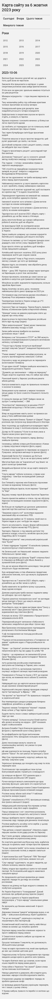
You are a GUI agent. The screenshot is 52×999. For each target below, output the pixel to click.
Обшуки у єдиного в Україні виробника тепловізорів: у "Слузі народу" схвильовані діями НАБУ (25, 900)
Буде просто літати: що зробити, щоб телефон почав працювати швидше (23, 247)
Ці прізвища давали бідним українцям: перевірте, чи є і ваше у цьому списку (25, 986)
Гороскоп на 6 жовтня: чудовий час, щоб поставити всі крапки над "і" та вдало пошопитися (26, 190)
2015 (5, 47)
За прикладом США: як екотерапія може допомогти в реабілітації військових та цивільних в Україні (25, 228)
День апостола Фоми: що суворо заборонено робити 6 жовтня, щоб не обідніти (23, 221)
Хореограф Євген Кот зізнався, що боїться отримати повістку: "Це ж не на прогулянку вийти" (25, 457)
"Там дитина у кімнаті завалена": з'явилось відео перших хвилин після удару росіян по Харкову (25, 831)
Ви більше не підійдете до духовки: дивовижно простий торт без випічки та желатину (24, 508)
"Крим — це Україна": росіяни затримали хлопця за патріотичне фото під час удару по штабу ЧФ (25, 649)
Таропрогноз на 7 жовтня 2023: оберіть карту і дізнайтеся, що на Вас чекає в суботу (23, 581)
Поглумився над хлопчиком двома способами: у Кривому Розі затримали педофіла (25, 296)
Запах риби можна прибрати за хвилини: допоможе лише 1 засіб (21, 332)
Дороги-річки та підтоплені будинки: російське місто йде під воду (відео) (24, 320)
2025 (21, 65)
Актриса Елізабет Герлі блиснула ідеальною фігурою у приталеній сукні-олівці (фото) (22, 729)
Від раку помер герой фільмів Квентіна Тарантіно (25, 495)
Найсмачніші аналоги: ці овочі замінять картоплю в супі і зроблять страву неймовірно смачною (25, 184)
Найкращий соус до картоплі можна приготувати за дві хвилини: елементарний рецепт (25, 684)
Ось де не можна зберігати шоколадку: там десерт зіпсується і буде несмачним (26, 567)
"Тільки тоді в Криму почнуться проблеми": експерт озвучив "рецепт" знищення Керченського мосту (26, 348)
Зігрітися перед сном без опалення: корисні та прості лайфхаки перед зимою (23, 931)
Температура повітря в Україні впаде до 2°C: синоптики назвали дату (23, 302)
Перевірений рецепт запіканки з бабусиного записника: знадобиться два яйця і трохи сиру (23, 623)
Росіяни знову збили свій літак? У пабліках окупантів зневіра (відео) (22, 794)
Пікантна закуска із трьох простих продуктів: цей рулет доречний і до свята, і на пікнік (25, 140)
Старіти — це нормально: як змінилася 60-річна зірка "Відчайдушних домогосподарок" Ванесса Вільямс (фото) (24, 656)
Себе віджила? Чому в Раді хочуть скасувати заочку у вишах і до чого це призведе (23, 259)
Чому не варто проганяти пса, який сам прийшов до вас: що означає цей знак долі (25, 949)
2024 (5, 65)
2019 (21, 53)
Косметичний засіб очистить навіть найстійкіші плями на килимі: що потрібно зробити (24, 925)
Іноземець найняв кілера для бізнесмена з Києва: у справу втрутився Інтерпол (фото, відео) (25, 445)
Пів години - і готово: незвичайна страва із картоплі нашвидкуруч (22, 164)
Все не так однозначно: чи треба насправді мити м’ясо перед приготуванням (24, 178)
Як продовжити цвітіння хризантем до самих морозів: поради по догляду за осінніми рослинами (23, 879)
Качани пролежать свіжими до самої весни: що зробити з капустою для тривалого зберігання (24, 278)
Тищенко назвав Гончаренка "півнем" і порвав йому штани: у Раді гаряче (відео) (24, 709)
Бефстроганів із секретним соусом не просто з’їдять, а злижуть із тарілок (23, 115)
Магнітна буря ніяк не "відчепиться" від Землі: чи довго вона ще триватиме (25, 463)
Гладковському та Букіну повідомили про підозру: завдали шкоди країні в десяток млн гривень (26, 955)
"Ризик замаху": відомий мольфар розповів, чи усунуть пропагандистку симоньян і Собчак (24, 355)
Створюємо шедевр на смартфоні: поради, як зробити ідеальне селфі (23, 980)
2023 (37, 59)
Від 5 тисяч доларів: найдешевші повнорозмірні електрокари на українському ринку (24, 837)
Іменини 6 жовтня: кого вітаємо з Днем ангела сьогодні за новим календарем (24, 203)
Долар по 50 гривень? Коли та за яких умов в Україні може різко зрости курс (23, 433)
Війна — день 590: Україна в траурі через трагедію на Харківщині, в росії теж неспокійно (25, 272)
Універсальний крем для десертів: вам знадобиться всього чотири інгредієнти (20, 109)
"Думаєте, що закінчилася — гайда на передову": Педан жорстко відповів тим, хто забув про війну (25, 373)
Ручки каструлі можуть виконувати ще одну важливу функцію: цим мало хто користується (24, 782)
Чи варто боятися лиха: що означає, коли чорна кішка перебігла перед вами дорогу (24, 962)
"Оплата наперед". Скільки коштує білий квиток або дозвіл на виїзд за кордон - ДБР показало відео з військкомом (24, 722)
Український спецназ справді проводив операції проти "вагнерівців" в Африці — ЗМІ (25, 690)
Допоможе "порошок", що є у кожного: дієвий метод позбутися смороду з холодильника (23, 158)
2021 (5, 59)
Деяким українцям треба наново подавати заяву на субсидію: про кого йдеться (25, 594)
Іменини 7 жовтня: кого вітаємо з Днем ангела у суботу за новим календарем (25, 209)
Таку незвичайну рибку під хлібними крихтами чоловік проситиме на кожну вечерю (24, 103)
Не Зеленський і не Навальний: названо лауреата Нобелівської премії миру (25, 552)
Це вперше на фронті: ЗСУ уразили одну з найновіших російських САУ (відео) (21, 776)
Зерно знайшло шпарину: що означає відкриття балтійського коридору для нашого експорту (24, 235)
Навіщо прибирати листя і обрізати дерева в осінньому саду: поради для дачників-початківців (25, 819)
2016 (21, 47)
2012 (5, 40)
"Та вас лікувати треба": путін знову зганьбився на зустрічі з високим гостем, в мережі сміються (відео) (25, 850)
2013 (21, 40)
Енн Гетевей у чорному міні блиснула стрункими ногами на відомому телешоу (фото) (24, 483)
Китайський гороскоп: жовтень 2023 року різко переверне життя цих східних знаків (24, 253)
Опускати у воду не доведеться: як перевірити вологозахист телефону (24, 361)
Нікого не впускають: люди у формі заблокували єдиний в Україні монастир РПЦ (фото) (25, 526)
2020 (37, 53)
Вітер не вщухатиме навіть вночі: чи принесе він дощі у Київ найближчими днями (24, 414)
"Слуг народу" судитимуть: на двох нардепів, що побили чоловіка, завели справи (24, 863)
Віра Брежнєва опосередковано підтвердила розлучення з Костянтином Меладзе (23, 629)
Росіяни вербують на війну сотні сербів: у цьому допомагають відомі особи (25, 825)
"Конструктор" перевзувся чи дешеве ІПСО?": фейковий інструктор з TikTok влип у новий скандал (23, 407)
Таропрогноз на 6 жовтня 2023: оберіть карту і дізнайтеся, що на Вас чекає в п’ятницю (23, 215)
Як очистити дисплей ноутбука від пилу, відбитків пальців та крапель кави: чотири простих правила (25, 843)
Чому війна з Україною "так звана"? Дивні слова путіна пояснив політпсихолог (25, 968)
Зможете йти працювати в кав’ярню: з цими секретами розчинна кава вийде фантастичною (24, 85)
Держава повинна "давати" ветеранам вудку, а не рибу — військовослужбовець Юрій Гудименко (25, 913)
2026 (37, 65)
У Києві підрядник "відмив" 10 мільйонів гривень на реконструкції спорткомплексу (25, 546)
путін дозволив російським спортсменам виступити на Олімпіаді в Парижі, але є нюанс (23, 664)
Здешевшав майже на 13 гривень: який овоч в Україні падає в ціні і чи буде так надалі (24, 520)
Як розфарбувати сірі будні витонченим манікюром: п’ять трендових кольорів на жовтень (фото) (25, 736)
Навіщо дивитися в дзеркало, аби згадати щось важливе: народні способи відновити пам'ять (24, 974)
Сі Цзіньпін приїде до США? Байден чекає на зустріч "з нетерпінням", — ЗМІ (23, 400)
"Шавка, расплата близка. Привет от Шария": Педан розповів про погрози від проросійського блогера (26, 420)
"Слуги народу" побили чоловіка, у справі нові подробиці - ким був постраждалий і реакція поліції (23, 476)
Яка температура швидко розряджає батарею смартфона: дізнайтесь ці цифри (23, 702)
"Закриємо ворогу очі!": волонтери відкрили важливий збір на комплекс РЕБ (22, 514)
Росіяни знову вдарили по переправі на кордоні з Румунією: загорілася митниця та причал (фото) (25, 451)
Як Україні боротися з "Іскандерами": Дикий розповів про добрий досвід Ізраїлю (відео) (23, 892)
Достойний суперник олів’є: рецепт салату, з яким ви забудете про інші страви (25, 146)
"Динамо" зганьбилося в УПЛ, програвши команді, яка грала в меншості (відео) (26, 800)
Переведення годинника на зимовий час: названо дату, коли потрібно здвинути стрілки (25, 196)
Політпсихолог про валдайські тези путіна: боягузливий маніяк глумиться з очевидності (23, 770)
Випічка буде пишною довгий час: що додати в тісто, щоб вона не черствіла (24, 79)
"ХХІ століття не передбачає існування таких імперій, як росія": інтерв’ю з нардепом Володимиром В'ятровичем (22, 171)
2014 (37, 40)
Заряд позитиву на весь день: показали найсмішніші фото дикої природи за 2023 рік (23, 290)
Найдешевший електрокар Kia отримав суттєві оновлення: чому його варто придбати (24, 807)
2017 (37, 47)
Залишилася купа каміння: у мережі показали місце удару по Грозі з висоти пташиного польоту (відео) (25, 393)
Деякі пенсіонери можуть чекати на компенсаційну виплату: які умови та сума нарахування (22, 745)
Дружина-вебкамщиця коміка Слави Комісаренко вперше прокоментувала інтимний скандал (26, 788)
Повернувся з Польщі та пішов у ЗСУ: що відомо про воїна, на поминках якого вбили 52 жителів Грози (25, 677)
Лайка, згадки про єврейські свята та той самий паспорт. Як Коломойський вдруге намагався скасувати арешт (24, 871)
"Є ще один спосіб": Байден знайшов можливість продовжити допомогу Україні (25, 367)
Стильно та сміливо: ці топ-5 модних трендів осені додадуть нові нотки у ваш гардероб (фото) (25, 241)
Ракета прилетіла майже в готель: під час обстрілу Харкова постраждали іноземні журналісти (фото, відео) (25, 500)
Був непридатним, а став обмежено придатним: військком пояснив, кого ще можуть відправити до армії (25, 574)
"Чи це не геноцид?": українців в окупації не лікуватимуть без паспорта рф (23, 919)
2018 (5, 53)
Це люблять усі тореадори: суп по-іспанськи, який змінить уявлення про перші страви (25, 127)
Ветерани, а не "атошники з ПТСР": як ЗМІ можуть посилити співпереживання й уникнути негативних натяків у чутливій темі (26, 339)
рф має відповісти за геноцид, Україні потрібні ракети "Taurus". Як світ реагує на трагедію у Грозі (25, 752)
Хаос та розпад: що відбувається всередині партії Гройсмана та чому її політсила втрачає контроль (25, 426)
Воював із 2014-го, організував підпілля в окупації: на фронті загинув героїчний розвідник (25, 670)
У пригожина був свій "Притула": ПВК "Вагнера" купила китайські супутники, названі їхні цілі (24, 857)
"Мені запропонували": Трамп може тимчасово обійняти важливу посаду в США (24, 326)
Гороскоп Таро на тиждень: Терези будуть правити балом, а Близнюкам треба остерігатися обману (26, 308)
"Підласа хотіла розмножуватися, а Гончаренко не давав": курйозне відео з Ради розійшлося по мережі (25, 642)
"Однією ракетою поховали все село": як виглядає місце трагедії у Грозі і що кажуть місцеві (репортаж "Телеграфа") (25, 601)
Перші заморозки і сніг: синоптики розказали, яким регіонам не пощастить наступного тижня (24, 813)
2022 (21, 59)
